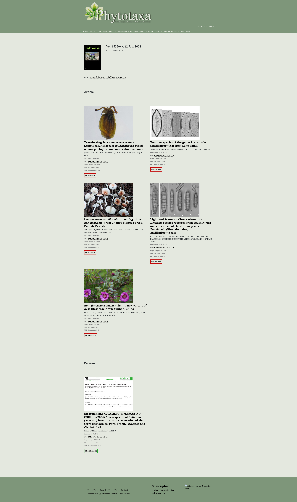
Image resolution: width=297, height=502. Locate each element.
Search (149, 31)
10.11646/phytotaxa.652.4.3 (98, 238)
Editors (158, 31)
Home (85, 31)
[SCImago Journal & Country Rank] (198, 487)
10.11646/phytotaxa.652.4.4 (164, 247)
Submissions (139, 31)
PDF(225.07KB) (91, 451)
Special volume (125, 31)
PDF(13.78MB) (90, 335)
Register (202, 26)
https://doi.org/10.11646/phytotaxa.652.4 (107, 77)
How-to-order (170, 31)
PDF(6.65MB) (156, 169)
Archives (112, 31)
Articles (103, 31)
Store (181, 31)
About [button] (189, 31)
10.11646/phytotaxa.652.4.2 (164, 155)
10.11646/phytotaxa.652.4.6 (98, 437)
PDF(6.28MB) (90, 252)
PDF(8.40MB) (90, 175)
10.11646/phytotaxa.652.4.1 (98, 161)
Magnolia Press (103, 493)
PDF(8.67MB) (156, 261)
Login (211, 26)
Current (93, 31)
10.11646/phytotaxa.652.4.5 (98, 321)
